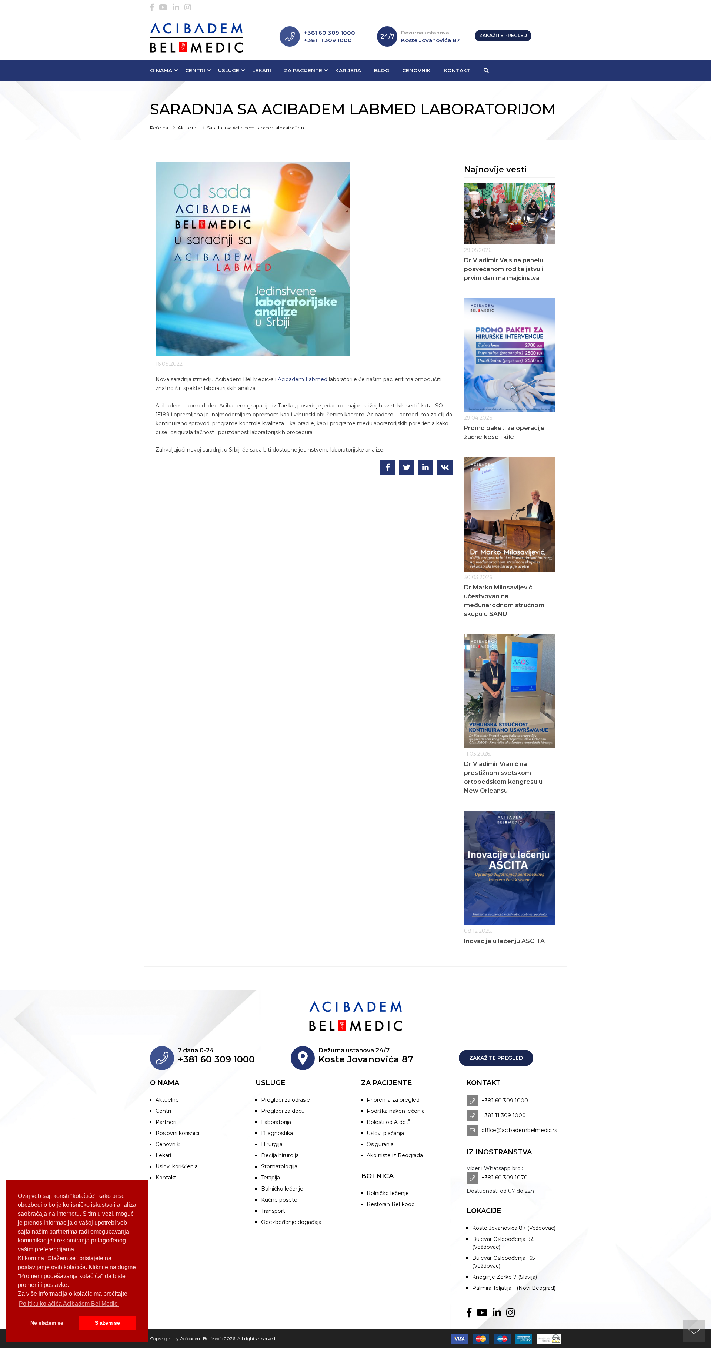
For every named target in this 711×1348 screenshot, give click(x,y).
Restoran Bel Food (391, 1204)
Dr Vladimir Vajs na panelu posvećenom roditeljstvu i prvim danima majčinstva (503, 269)
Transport (273, 1211)
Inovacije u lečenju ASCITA (504, 941)
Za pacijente (303, 70)
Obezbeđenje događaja (291, 1222)
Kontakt (457, 70)
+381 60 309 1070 (504, 1177)
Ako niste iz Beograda (395, 1155)
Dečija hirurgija (280, 1155)
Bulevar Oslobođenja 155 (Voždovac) (503, 1243)
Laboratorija (276, 1122)
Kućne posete (279, 1199)
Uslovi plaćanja (385, 1133)
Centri (195, 70)
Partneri (166, 1122)
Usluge (228, 70)
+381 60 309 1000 (329, 32)
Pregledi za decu (283, 1111)
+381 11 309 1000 (328, 40)
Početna (159, 127)
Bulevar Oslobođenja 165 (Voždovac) (503, 1262)
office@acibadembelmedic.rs (519, 1130)
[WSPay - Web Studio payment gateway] (547, 1338)
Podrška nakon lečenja (396, 1111)
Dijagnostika (277, 1133)
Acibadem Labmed (302, 379)
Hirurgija (272, 1144)
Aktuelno (187, 127)
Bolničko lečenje (282, 1188)
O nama (161, 70)
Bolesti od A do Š (389, 1122)
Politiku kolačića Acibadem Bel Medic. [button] (69, 1304)
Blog (381, 70)
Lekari (261, 70)
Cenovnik (416, 70)
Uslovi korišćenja (177, 1166)
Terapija (270, 1177)
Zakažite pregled (503, 35)
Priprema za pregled (393, 1099)
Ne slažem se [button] (46, 1323)
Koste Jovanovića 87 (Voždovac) (513, 1228)
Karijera (348, 70)
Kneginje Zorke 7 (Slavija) (504, 1277)
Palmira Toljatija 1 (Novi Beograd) (513, 1288)
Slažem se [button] (107, 1323)
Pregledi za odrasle (285, 1099)
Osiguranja (380, 1144)
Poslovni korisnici (177, 1133)
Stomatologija (279, 1166)
